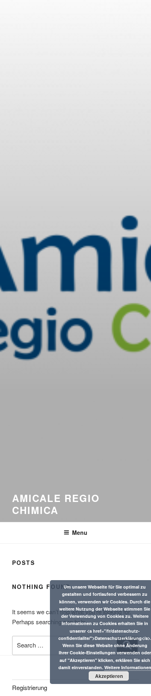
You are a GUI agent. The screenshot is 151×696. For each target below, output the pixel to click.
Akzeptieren (109, 676)
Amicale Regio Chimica (56, 504)
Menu (79, 532)
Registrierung (29, 687)
